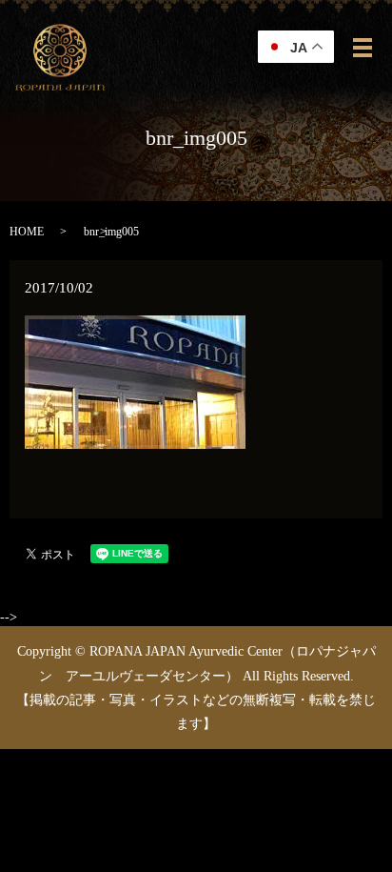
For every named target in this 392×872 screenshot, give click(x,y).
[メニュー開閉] (362, 47)
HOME (27, 231)
